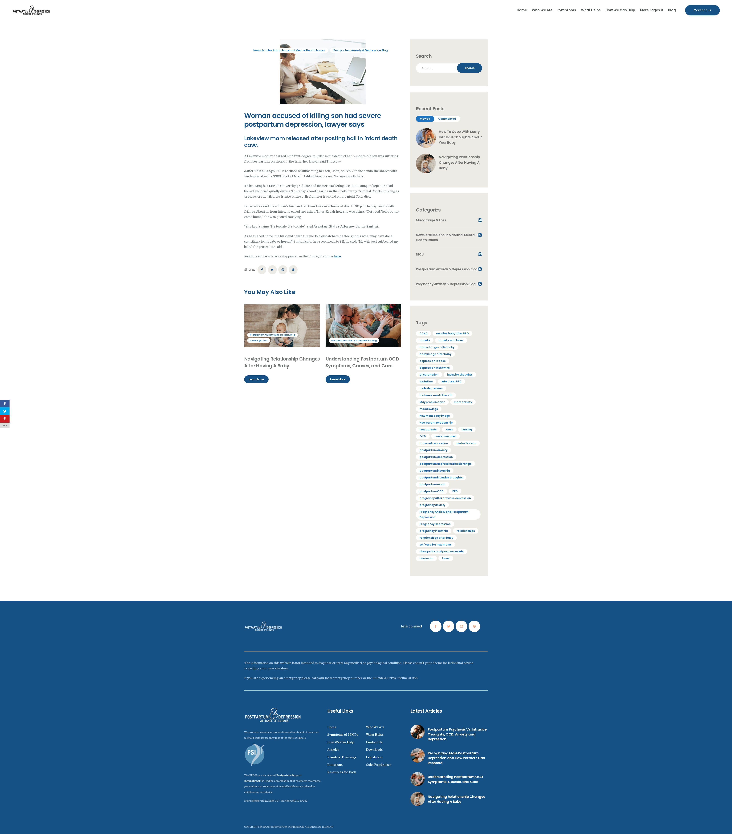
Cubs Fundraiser (378, 765)
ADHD (423, 333)
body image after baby (435, 354)
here (337, 256)
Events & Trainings (341, 757)
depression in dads (433, 361)
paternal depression (434, 443)
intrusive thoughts (460, 375)
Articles (333, 749)
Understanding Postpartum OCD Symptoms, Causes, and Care (362, 362)
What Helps (375, 734)
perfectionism (466, 443)
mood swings (429, 409)
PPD (455, 491)
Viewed (425, 119)
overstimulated (445, 436)
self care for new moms (435, 544)
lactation (426, 381)
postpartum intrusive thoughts (441, 477)
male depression (431, 388)
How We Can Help (340, 742)
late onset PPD (451, 381)
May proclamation (432, 402)
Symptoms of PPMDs (342, 734)
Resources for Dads (341, 772)
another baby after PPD (452, 333)
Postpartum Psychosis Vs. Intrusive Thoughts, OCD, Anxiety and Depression (457, 734)
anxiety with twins (451, 340)
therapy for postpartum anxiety (442, 551)
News (449, 429)
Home (331, 727)
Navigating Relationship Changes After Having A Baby (282, 362)
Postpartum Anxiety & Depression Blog (360, 50)
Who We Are (375, 727)
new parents (428, 429)
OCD (423, 436)
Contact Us (374, 742)
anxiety (425, 340)
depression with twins (435, 368)
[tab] (425, 119)
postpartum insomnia (435, 471)
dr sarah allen (429, 375)
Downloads (374, 749)
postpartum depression (436, 457)
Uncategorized (258, 340)
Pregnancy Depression (435, 524)
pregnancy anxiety (432, 505)
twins (445, 558)
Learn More (256, 379)
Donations (335, 765)
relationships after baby (436, 538)
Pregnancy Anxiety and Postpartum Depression (444, 514)
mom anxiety (463, 402)
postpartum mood (432, 484)
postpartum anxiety (433, 450)
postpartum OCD (432, 491)
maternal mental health (436, 395)
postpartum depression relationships (445, 464)
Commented (447, 119)
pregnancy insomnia (434, 531)
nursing (467, 429)
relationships (466, 531)
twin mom (426, 558)
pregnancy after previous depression (445, 498)
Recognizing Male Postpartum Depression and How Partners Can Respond (456, 758)
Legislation (374, 757)
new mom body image (435, 416)
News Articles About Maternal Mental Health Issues (289, 50)
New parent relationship (436, 423)
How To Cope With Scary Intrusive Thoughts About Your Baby (460, 137)
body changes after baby (437, 347)
